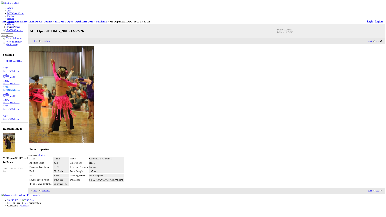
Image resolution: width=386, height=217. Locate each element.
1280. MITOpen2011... (11, 76)
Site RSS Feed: (14, 200)
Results (10, 18)
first (35, 41)
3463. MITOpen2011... (11, 117)
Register (379, 21)
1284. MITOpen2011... (11, 101)
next (370, 41)
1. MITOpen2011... (12, 61)
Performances (13, 27)
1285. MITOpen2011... (11, 107)
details (41, 155)
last (377, 41)
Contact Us (12, 29)
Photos (10, 16)
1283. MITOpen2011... (11, 94)
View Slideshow (14, 38)
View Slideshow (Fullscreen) (14, 43)
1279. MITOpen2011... (11, 69)
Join (9, 10)
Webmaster (24, 205)
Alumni (10, 21)
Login (370, 21)
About (10, 8)
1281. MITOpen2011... (11, 82)
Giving (10, 24)
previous (46, 41)
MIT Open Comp (15, 13)
